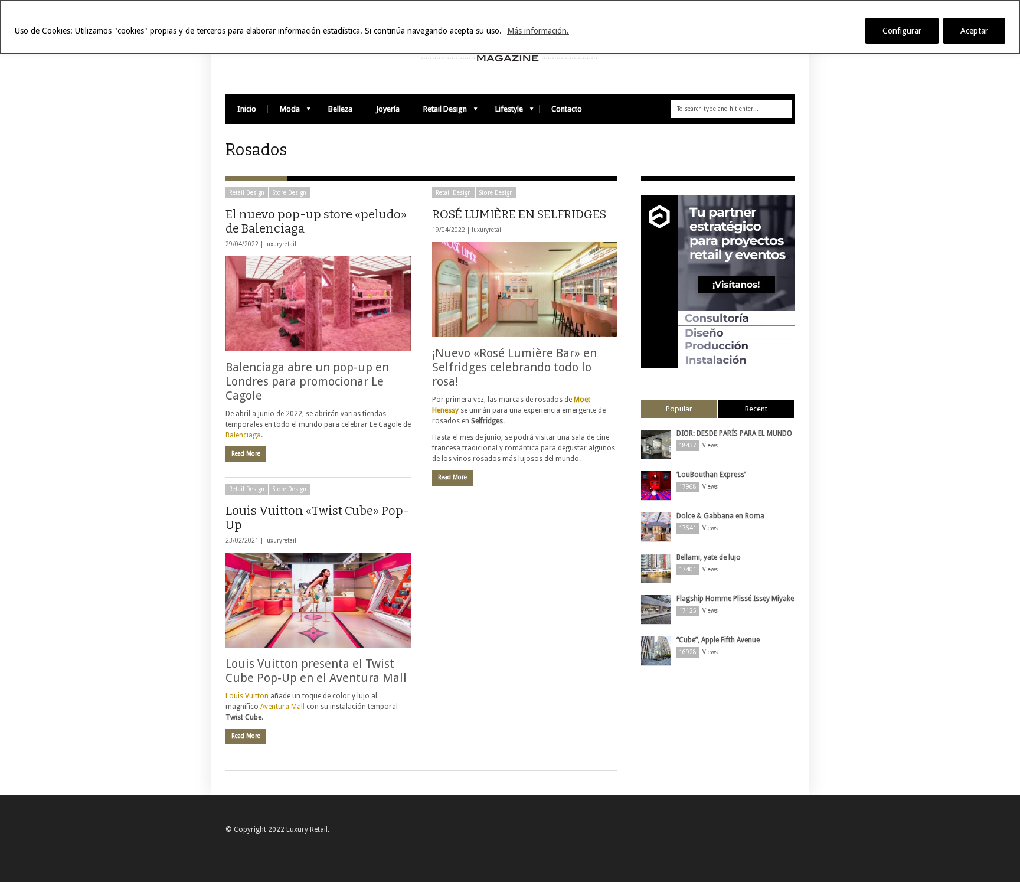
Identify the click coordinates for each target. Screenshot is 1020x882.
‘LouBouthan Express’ (711, 475)
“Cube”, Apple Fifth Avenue (718, 640)
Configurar (901, 30)
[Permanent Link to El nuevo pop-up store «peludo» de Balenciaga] (318, 303)
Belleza (340, 108)
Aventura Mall (283, 707)
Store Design (289, 193)
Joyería (388, 108)
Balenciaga (243, 435)
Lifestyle (503, 111)
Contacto (566, 108)
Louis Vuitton (247, 696)
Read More (245, 453)
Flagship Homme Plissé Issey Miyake (735, 598)
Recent (756, 408)
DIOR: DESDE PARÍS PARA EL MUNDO (734, 433)
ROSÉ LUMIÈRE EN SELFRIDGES (519, 214)
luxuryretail (280, 244)
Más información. (538, 30)
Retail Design (439, 111)
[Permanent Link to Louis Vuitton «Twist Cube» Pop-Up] (318, 600)
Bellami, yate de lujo (708, 557)
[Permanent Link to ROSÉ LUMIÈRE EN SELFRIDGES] (524, 289)
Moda (284, 111)
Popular (679, 408)
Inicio (246, 108)
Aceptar (974, 30)
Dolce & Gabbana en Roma (720, 516)
